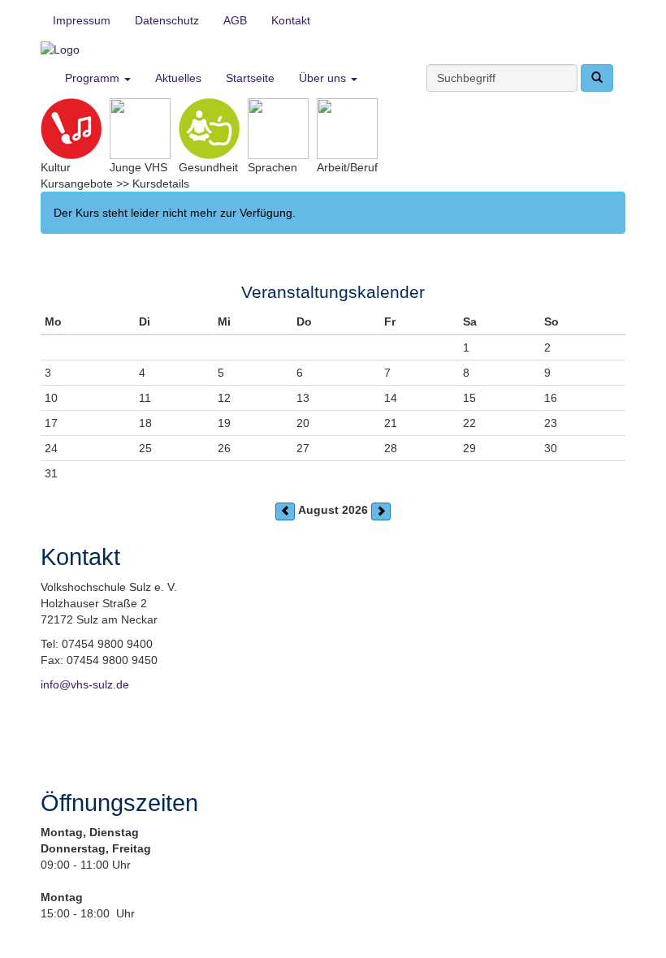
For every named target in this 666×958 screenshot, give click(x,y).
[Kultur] (71, 128)
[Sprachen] (278, 128)
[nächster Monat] (381, 511)
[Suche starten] (597, 78)
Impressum (81, 20)
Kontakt (290, 20)
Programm (94, 77)
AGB (235, 20)
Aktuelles (178, 77)
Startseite (250, 77)
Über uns (324, 77)
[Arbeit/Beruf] (347, 128)
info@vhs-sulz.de (85, 684)
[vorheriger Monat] (285, 511)
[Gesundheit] (209, 128)
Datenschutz (167, 20)
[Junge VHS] (140, 128)
